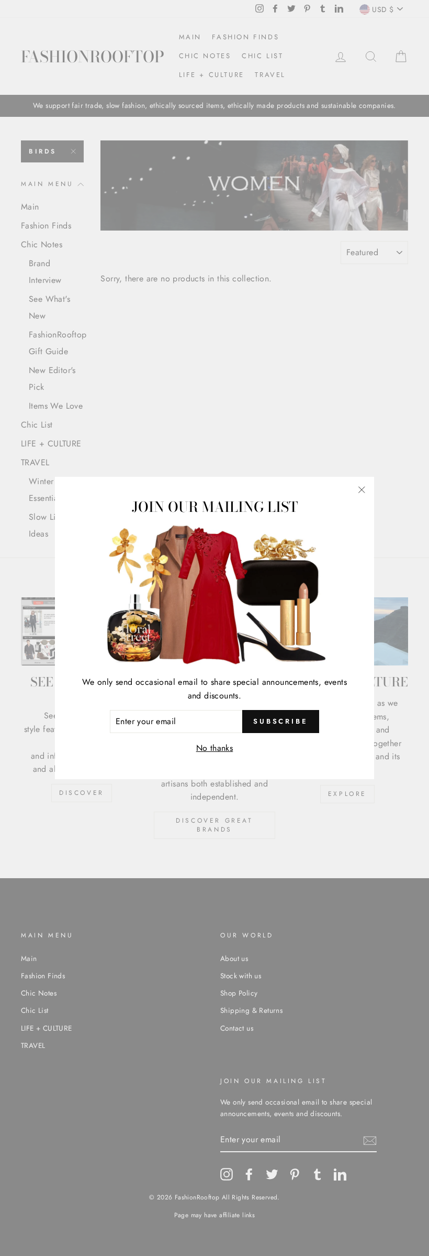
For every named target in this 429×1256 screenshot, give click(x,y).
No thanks (214, 748)
